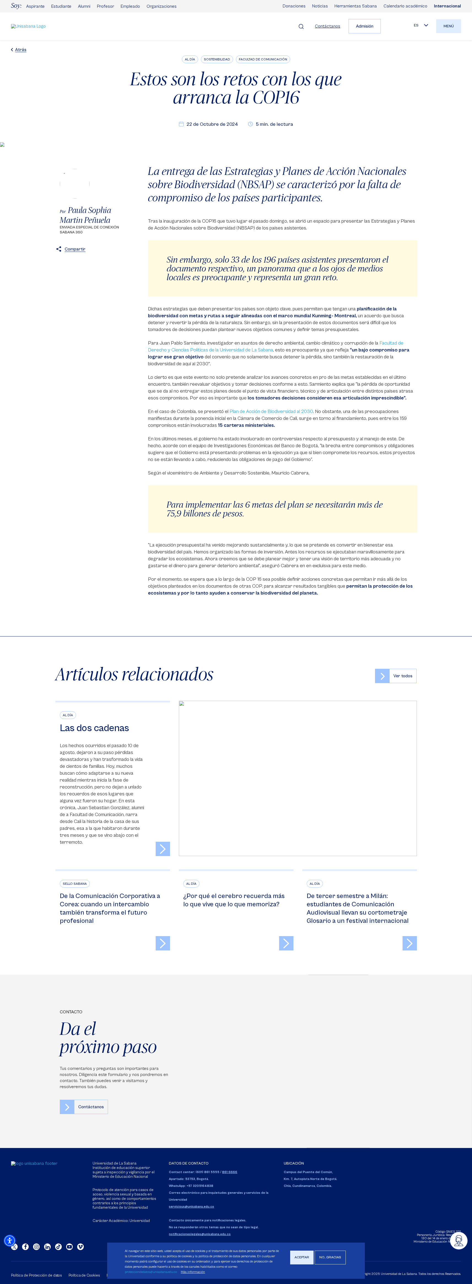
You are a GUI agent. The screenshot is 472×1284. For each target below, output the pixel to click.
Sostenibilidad (217, 59)
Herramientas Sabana (356, 6)
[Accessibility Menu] (10, 1241)
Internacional (447, 6)
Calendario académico (405, 6)
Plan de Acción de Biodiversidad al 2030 (271, 411)
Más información (193, 1272)
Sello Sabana (75, 884)
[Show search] (301, 26)
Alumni (84, 6)
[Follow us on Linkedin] (47, 1246)
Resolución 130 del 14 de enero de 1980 (441, 1236)
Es (416, 25)
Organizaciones (162, 6)
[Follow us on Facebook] (25, 1246)
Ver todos (402, 675)
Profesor (105, 6)
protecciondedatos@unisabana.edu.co (151, 1272)
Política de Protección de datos (36, 1275)
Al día (190, 59)
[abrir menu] (459, 1241)
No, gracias (330, 1257)
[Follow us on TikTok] (58, 1246)
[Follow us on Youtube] (69, 1246)
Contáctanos (327, 26)
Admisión (364, 26)
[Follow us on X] (14, 1246)
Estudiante (61, 6)
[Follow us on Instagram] (36, 1246)
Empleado (130, 6)
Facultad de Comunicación (263, 59)
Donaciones (294, 6)
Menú (449, 26)
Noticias (320, 6)
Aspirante (35, 6)
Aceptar (302, 1257)
